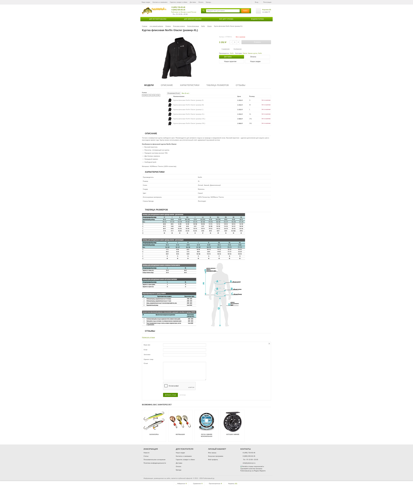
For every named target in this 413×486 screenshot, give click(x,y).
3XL (158, 95)
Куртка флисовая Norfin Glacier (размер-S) (188, 100)
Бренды (208, 2)
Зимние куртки (252, 53)
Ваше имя (147, 345)
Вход (256, 2)
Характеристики (189, 85)
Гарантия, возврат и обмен (178, 2)
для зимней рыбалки (192, 19)
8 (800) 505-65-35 (178, 10)
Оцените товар (148, 359)
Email (145, 350)
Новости (146, 453)
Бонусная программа (215, 456)
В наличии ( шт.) (174, 93)
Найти (245, 11)
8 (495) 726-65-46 (178, 7)
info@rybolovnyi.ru (249, 463)
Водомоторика (257, 19)
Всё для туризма (226, 19)
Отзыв (146, 363)
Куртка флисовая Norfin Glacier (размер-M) (188, 105)
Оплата (200, 2)
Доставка (193, 2)
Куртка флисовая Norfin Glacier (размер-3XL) (189, 123)
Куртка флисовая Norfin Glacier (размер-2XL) (189, 119)
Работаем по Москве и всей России (183, 12)
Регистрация (267, 2)
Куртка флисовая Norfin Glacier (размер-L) (188, 109)
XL (151, 95)
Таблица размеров (217, 85)
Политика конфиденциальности (155, 463)
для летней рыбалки (157, 19)
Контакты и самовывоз (160, 2)
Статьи (146, 456)
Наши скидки (146, 2)
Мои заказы (212, 453)
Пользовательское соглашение (154, 459)
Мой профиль (213, 459)
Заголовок (147, 354)
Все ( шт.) (185, 93)
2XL (154, 95)
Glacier (245, 53)
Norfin (260, 53)
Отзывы (240, 85)
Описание (167, 85)
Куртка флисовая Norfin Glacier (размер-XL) (188, 114)
